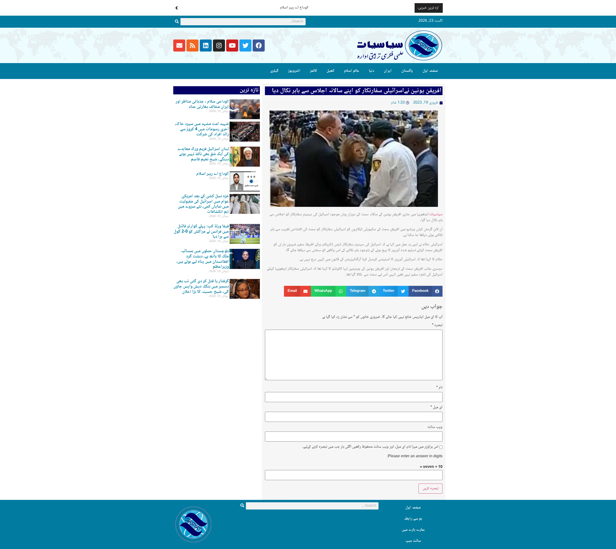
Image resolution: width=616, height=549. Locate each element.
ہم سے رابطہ (413, 519)
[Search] (176, 21)
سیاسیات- (435, 214)
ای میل (436, 407)
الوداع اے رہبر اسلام (397, 7)
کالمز (313, 71)
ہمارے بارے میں (413, 530)
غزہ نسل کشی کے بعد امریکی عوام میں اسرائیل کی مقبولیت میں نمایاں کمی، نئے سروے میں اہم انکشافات (203, 204)
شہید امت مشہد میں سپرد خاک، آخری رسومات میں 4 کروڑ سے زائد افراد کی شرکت (202, 129)
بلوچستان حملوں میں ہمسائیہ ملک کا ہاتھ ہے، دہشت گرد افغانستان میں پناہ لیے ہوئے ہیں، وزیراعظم (202, 259)
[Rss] (192, 45)
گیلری (274, 71)
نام (439, 388)
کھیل (330, 71)
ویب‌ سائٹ (435, 427)
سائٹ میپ (413, 541)
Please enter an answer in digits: (415, 456)
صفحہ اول (430, 71)
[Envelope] (179, 45)
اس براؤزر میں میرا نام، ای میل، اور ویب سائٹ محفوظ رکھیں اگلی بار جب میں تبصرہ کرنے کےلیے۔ (370, 447)
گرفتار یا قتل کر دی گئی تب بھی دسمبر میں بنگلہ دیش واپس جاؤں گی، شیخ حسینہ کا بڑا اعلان (201, 286)
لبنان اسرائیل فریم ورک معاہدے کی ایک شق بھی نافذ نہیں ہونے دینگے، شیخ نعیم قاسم (203, 154)
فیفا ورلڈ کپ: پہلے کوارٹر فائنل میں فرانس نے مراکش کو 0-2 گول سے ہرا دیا (201, 231)
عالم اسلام (351, 71)
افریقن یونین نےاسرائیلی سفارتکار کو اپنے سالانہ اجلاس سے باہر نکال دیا (356, 90)
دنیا (371, 71)
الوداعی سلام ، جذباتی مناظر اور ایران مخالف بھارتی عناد (202, 104)
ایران (388, 71)
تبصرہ (437, 325)
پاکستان (407, 71)
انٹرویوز (294, 71)
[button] (439, 8)
